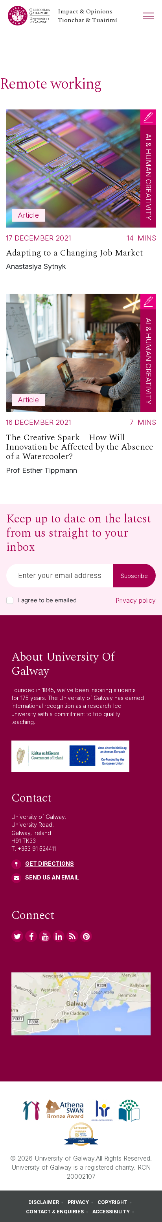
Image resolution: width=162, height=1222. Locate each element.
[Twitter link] (17, 936)
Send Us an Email (52, 877)
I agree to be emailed (47, 600)
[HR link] (102, 1110)
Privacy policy (136, 600)
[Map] (81, 1003)
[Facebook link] (31, 936)
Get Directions (49, 863)
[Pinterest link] (86, 936)
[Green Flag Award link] (129, 1110)
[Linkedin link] (58, 936)
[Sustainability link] (81, 1133)
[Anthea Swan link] (65, 1110)
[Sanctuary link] (31, 1110)
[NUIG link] (72, 936)
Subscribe (134, 576)
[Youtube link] (45, 936)
